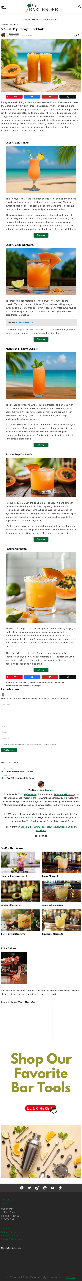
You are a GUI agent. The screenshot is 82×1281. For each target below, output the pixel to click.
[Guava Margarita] (61, 862)
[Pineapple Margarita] (61, 920)
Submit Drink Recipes (11, 1239)
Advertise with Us (9, 1235)
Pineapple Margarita (52, 933)
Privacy (70, 1277)
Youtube (55, 827)
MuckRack (41, 830)
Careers (5, 1228)
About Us (5, 1203)
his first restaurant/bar (22, 817)
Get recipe (41, 235)
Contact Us (6, 1199)
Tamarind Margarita (52, 904)
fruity (5, 762)
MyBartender (30, 794)
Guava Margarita (50, 876)
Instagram (35, 827)
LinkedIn (24, 827)
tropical (15, 762)
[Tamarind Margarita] (61, 891)
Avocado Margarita (10, 904)
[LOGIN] (79, 7)
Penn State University (64, 794)
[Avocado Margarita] (20, 891)
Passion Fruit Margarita (13, 933)
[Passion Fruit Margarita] (20, 920)
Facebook (45, 827)
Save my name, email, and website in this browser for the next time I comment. (30, 744)
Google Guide (66, 827)
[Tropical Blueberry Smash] (20, 862)
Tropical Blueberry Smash (14, 876)
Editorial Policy (8, 1232)
